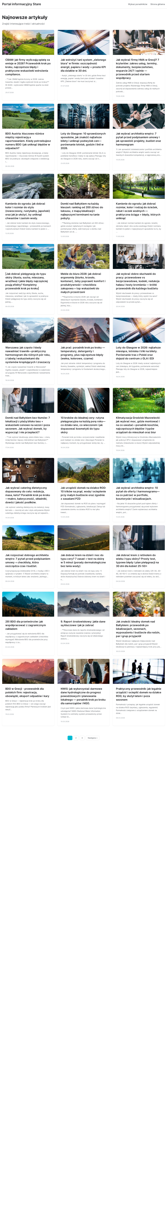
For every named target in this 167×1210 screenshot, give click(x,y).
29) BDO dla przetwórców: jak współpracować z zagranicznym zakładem (25, 625)
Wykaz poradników (137, 4)
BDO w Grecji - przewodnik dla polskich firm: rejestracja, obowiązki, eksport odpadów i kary (27, 692)
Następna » (92, 738)
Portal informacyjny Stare (21, 4)
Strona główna (157, 4)
